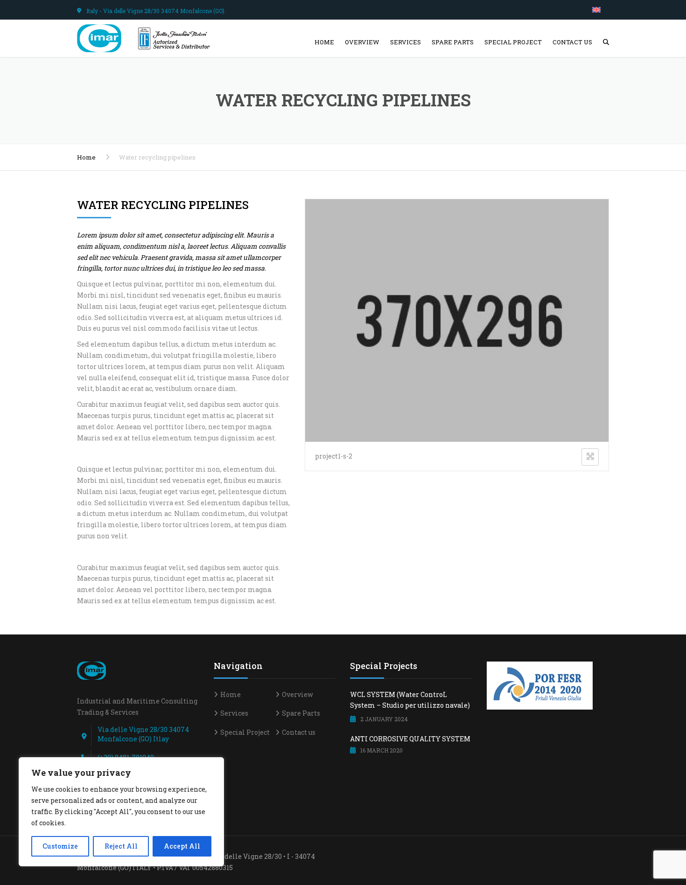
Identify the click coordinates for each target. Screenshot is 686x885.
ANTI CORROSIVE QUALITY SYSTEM (410, 738)
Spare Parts (453, 42)
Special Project (513, 42)
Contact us (572, 42)
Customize (60, 846)
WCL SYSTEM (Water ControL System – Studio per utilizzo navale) (410, 700)
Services (405, 42)
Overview (362, 42)
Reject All (121, 846)
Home (324, 42)
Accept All (182, 846)
